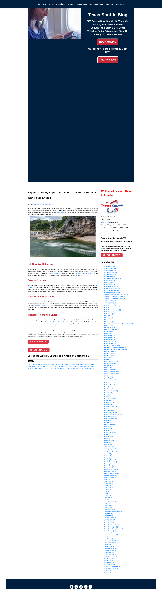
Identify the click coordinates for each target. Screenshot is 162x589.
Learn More (38, 341)
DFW (107, 316)
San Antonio (109, 446)
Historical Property (110, 353)
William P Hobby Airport (112, 566)
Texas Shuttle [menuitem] (81, 4)
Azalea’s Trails (109, 282)
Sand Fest (108, 450)
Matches (107, 396)
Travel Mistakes (110, 550)
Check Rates (38, 350)
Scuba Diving (109, 454)
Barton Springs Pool (111, 284)
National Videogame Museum (114, 414)
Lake (106, 387)
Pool (106, 434)
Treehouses (109, 552)
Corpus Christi (109, 304)
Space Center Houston (112, 473)
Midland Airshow (110, 398)
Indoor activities (110, 379)
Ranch (107, 438)
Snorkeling (108, 467)
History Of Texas (78, 366)
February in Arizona (111, 329)
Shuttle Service (42, 364)
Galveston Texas (78, 364)
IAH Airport (108, 377)
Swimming (108, 497)
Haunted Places (110, 351)
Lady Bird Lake (109, 385)
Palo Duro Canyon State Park (43, 305)
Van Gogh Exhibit (110, 556)
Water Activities (109, 560)
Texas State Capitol (111, 527)
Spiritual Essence (65, 368)
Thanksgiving (109, 537)
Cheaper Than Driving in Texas (114, 296)
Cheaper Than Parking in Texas (114, 298)
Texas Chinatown (110, 517)
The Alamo (108, 538)
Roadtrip (108, 444)
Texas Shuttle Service (58, 364)
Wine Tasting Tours (111, 568)
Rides (107, 442)
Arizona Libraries (110, 272)
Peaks (107, 430)
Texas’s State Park (50, 366)
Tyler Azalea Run (110, 554)
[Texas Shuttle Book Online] (54, 38)
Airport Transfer (110, 270)
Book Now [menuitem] (41, 4)
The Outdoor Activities (111, 540)
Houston (86, 364)
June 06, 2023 (38, 204)
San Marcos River (55, 322)
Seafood (107, 456)
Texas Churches (110, 519)
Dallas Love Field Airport (112, 310)
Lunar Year (108, 393)
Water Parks (109, 562)
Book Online (107, 42)
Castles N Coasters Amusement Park (116, 294)
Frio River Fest (54, 368)
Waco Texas (109, 558)
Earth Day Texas (110, 325)
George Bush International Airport (115, 347)
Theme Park (109, 546)
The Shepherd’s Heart (112, 542)
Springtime (108, 483)
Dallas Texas (36, 366)
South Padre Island (111, 469)
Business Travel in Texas (112, 292)
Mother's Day (109, 402)
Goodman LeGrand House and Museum (117, 349)
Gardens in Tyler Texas (112, 345)
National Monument (111, 412)
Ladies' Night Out (110, 383)
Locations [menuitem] (60, 4)
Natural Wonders (110, 416)
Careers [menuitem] (109, 4)
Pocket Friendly (110, 432)
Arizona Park (69, 364)
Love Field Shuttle (111, 391)
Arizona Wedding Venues (112, 278)
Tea (106, 499)
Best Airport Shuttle (111, 286)
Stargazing (31, 368)
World (107, 570)
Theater (107, 544)
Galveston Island (110, 341)
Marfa (107, 394)
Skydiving (108, 464)
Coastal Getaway (110, 302)
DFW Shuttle (109, 321)
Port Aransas (109, 436)
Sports (107, 479)
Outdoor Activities (62, 366)
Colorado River (79, 322)
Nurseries (108, 422)
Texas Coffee (109, 521)
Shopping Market (110, 460)
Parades (107, 426)
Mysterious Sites (89, 366)
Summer (34, 364)
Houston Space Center (77, 368)
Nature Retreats (110, 418)
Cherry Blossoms (110, 300)
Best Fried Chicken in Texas (113, 288)
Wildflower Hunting (110, 564)
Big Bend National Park (112, 290)
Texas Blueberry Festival (42, 368)
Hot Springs (108, 365)
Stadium (107, 485)
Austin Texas (109, 280)
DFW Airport (109, 318)
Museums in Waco (110, 406)
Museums (108, 404)
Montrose (108, 400)
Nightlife (107, 420)
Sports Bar (108, 481)
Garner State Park (54, 273)
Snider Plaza (109, 466)
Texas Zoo (108, 533)
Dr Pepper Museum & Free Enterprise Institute (119, 323)
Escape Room (109, 327)
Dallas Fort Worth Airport (112, 306)
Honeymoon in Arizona (112, 361)
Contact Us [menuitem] (120, 4)
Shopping (108, 458)
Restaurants (109, 440)
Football (107, 333)
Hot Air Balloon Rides (111, 363)
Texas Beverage (110, 509)
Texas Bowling (109, 515)
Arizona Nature (110, 274)
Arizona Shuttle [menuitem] (96, 4)
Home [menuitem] (51, 4)
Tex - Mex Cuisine (110, 501)
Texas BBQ (108, 507)
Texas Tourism (110, 531)
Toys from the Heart (111, 548)
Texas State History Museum (113, 529)
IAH (106, 375)
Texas (49, 364)
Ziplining (107, 572)
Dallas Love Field (110, 308)
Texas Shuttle (49, 204)
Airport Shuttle (110, 268)
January (107, 381)
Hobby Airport (109, 357)
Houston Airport (110, 369)
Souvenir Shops (110, 471)
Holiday (107, 359)
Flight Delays (109, 331)
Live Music (108, 389)
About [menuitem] (70, 4)
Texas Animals (109, 505)
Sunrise (70, 366)
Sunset (43, 366)
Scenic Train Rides (110, 452)
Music (107, 408)
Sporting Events (110, 477)
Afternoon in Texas (110, 266)
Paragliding (108, 428)
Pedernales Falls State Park (83, 273)
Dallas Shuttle (109, 312)
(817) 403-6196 (108, 59)
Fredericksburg (109, 337)
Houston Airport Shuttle (112, 371)
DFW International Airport (112, 320)
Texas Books (109, 513)
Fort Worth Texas (110, 335)
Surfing (107, 495)
